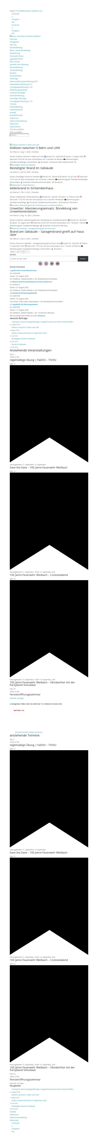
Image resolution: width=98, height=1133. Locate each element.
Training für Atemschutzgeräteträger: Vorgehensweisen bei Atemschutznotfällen (42, 322)
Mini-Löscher (15, 61)
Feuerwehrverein (16, 110)
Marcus (16, 152)
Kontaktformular (16, 115)
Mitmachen (14, 124)
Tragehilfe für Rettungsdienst (24, 304)
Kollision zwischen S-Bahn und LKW (35, 148)
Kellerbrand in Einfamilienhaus (31, 188)
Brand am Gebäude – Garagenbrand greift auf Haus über (47, 233)
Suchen (13, 254)
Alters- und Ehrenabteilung (20, 50)
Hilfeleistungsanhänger (18, 90)
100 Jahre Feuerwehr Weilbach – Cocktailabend (39, 575)
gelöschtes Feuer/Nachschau (24, 270)
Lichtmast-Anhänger (17, 93)
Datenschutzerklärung (18, 121)
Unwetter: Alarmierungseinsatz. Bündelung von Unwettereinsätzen (43, 209)
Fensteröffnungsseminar (25, 694)
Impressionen (15, 126)
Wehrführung (15, 53)
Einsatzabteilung (16, 47)
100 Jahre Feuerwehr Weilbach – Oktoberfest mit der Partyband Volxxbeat (42, 683)
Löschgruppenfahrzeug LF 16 (21, 101)
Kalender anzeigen (17, 698)
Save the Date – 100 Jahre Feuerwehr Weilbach (38, 467)
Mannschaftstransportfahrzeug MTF (24, 81)
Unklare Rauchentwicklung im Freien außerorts (31, 282)
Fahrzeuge (14, 78)
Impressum (14, 118)
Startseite (13, 39)
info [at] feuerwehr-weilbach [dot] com (29, 732)
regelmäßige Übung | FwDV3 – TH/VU (33, 360)
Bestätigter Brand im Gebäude (31, 168)
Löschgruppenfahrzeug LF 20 (21, 87)
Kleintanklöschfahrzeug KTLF (21, 84)
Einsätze (13, 73)
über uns (13, 45)
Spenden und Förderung (19, 64)
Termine (13, 104)
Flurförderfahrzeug (17, 95)
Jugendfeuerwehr (16, 59)
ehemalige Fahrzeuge (18, 98)
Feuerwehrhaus (16, 76)
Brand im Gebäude (18, 344)
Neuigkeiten (14, 42)
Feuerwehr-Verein (16, 56)
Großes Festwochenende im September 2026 (29, 333)
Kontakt (13, 112)
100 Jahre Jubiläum (17, 129)
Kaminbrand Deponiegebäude (24, 293)
